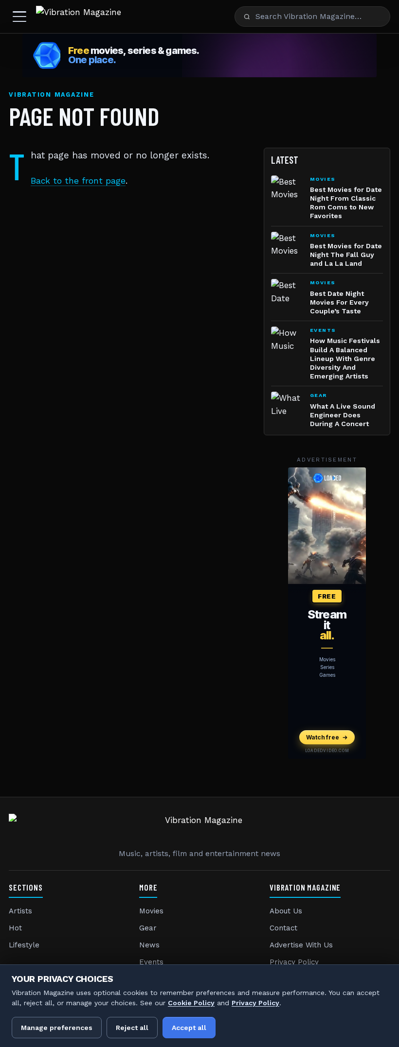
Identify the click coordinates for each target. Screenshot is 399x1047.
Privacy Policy (294, 962)
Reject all (132, 1027)
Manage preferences (56, 1027)
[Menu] (19, 16)
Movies (151, 911)
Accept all (189, 1027)
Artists (20, 911)
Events (151, 962)
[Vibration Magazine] (78, 16)
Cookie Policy (191, 1003)
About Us (286, 911)
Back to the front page (78, 181)
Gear (148, 928)
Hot (15, 928)
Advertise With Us (301, 945)
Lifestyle (24, 945)
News (149, 945)
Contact (283, 928)
